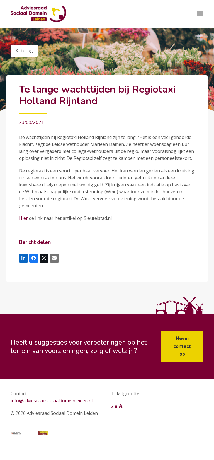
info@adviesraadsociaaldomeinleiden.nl (52, 401)
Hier (23, 218)
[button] (200, 13)
